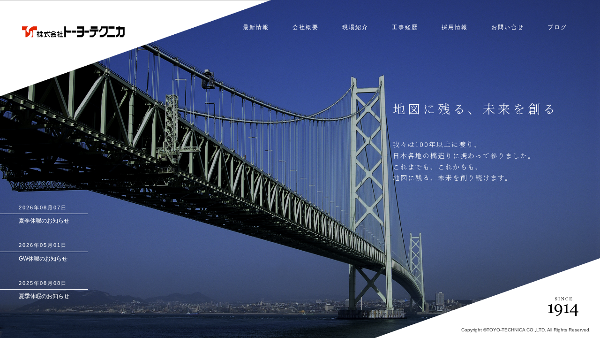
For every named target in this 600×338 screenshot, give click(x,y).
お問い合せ (507, 27)
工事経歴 (405, 27)
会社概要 (305, 27)
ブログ (557, 27)
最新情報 (256, 27)
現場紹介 (355, 27)
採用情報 (455, 27)
